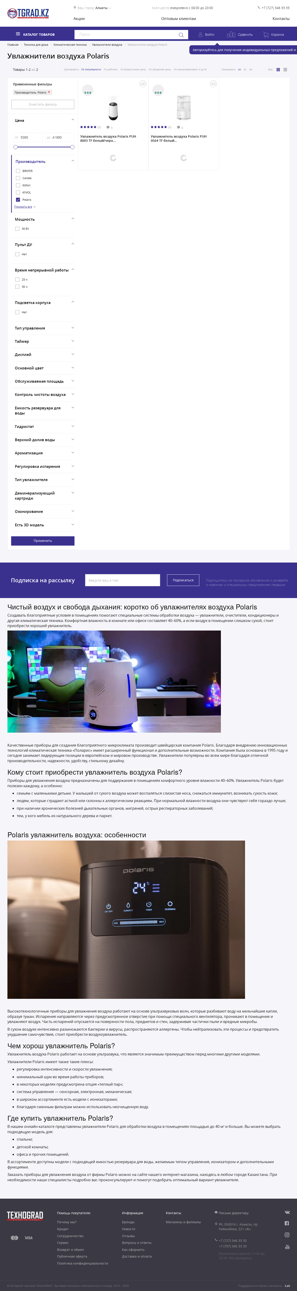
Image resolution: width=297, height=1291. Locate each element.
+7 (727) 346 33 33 (276, 8)
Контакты (281, 18)
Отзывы (128, 1236)
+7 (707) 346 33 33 (233, 1246)
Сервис (63, 1242)
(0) (99, 127)
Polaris (27, 199)
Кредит (63, 1229)
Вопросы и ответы (137, 1242)
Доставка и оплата (137, 1256)
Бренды (128, 1222)
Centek (27, 178)
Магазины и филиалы (183, 1222)
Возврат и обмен (70, 1249)
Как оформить (133, 1249)
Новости (128, 1229)
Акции (79, 18)
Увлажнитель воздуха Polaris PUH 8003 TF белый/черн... (108, 138)
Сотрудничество (70, 1236)
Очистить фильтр (43, 104)
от (16, 137)
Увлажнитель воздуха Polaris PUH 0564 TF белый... (179, 138)
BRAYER (27, 171)
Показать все (23, 206)
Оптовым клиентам (178, 18)
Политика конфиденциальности (82, 1263)
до (49, 137)
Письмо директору (234, 1213)
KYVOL (27, 192)
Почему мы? (66, 1222)
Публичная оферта (72, 1256)
